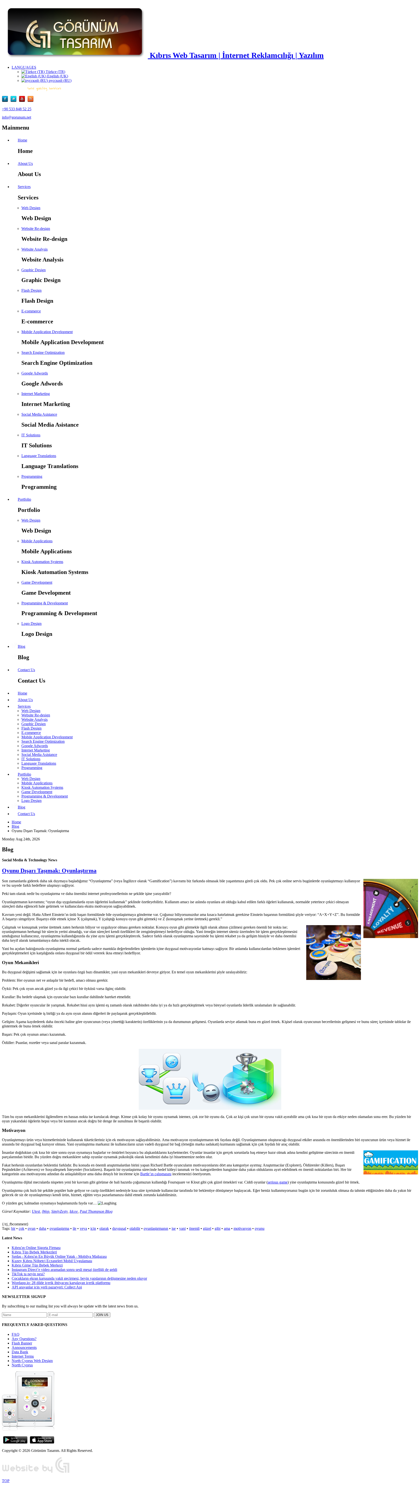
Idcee (74, 1211)
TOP (5, 1481)
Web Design (30, 208)
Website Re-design (35, 228)
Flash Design (31, 290)
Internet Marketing (35, 394)
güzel (207, 1228)
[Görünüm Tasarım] (36, 1472)
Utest (36, 1211)
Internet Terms (23, 1356)
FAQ (15, 1334)
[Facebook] (6, 101)
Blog (15, 826)
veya (83, 1228)
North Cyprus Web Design (32, 1361)
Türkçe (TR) (55, 72)
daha (42, 1228)
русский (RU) (59, 80)
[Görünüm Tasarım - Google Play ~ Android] (15, 1442)
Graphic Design (33, 270)
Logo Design (31, 623)
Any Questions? (24, 1339)
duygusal (119, 1228)
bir (13, 1228)
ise (174, 1228)
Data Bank (20, 1352)
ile (74, 1228)
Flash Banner (22, 1343)
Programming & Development (44, 603)
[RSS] (30, 101)
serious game (278, 1182)
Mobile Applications (36, 541)
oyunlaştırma (59, 1228)
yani (182, 1228)
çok (21, 1228)
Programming (31, 476)
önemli (194, 1228)
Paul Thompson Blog (96, 1211)
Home (16, 822)
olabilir (135, 1228)
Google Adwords (34, 373)
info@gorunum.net (16, 117)
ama (227, 1228)
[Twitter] (14, 101)
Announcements (24, 1347)
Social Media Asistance (39, 414)
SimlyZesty (59, 1211)
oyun (31, 1228)
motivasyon (242, 1228)
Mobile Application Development (47, 332)
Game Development (36, 582)
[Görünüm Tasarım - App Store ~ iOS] (42, 1442)
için (93, 1228)
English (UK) (57, 76)
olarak (104, 1228)
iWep (45, 1211)
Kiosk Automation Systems (42, 562)
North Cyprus (22, 1365)
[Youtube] (23, 101)
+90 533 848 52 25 (16, 109)
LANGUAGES (24, 67)
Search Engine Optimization (43, 352)
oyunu (259, 1228)
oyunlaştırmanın (156, 1228)
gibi (217, 1228)
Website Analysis (34, 249)
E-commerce (31, 311)
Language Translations (38, 456)
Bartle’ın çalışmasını (155, 1174)
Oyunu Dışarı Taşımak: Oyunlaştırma (49, 870)
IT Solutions (30, 435)
